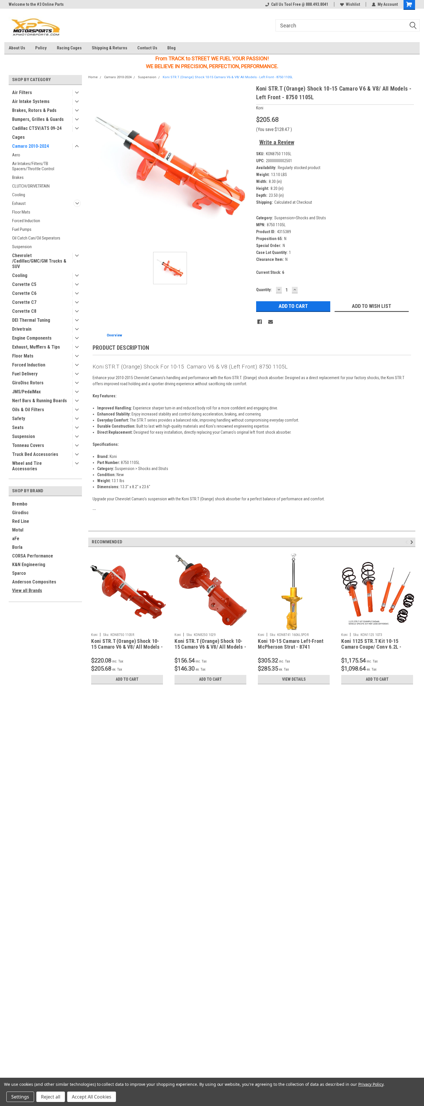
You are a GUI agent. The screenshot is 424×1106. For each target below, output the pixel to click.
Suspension (22, 246)
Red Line (20, 521)
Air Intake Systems (31, 101)
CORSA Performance (32, 556)
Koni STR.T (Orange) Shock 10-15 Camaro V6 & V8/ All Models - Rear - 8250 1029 (210, 647)
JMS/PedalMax (26, 391)
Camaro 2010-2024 (30, 146)
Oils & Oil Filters (28, 409)
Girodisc (20, 512)
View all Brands (27, 590)
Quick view (127, 626)
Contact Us (147, 47)
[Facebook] (259, 321)
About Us (17, 47)
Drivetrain (21, 329)
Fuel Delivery (24, 374)
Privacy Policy (370, 1084)
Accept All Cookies (91, 1097)
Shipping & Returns (109, 47)
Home (93, 77)
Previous (407, 542)
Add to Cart (127, 679)
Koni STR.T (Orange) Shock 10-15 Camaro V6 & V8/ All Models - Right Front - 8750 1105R (127, 647)
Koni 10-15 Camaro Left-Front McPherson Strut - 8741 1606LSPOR (290, 647)
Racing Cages (69, 47)
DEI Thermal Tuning (31, 320)
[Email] (270, 321)
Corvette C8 (24, 311)
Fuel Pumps (21, 229)
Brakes (18, 177)
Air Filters (22, 92)
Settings (20, 1097)
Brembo (19, 504)
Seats (18, 427)
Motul (17, 530)
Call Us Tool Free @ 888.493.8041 (299, 4)
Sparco (19, 573)
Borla (17, 547)
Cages (18, 137)
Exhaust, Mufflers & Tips (36, 347)
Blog (171, 47)
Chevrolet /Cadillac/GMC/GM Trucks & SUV (39, 261)
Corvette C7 (24, 302)
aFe (15, 538)
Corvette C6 (24, 293)
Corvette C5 (24, 284)
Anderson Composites (34, 582)
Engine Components (32, 338)
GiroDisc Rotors (28, 382)
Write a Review (276, 142)
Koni (94, 635)
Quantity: (264, 289)
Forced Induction (26, 220)
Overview (114, 335)
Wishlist (353, 4)
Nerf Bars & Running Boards (39, 400)
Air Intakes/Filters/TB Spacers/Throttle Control (33, 166)
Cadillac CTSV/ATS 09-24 (36, 128)
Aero (16, 155)
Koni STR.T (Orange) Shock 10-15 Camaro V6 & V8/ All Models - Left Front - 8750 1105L (228, 77)
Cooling (18, 194)
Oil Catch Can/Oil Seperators (36, 238)
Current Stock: (270, 272)
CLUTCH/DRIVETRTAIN (31, 186)
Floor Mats (21, 212)
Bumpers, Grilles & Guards (38, 119)
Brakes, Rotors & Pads (34, 110)
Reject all (50, 1097)
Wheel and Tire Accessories (27, 466)
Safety (18, 418)
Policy (41, 47)
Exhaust (19, 203)
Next (412, 542)
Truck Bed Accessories (35, 454)
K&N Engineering (28, 564)
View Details (294, 679)
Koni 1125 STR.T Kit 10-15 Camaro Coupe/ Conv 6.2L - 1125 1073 (371, 647)
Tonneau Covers (28, 445)
